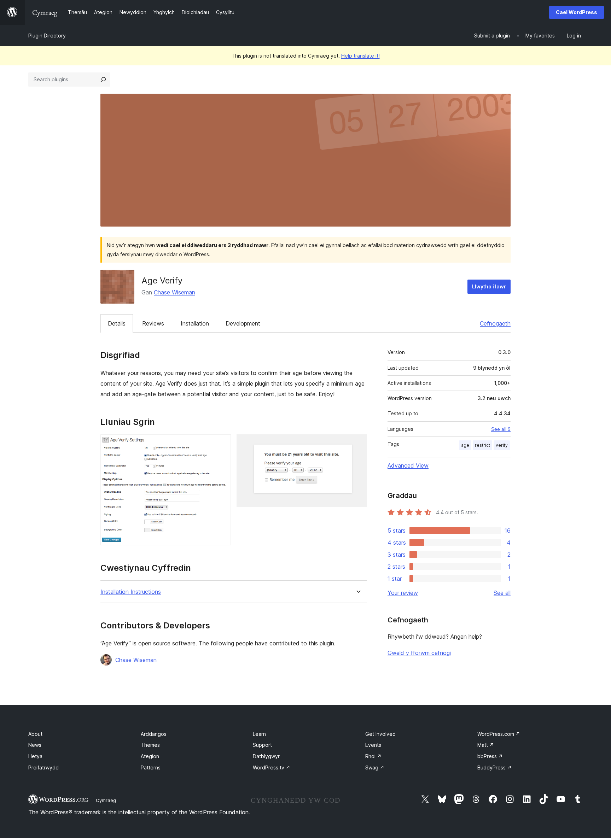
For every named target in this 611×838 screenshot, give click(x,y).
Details (117, 323)
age (465, 445)
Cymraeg (106, 800)
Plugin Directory (47, 36)
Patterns (151, 767)
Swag (374, 767)
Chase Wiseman (174, 292)
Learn (259, 734)
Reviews (153, 323)
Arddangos (154, 734)
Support (262, 745)
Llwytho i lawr (489, 286)
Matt (485, 745)
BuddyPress (494, 767)
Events (373, 745)
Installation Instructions (130, 591)
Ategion (150, 756)
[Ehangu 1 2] (221, 443)
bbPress (490, 756)
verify (502, 445)
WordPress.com (498, 734)
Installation (195, 323)
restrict (482, 445)
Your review (403, 592)
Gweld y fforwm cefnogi (419, 652)
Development (243, 323)
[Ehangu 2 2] (357, 443)
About (35, 734)
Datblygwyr (266, 756)
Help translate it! (360, 56)
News (34, 745)
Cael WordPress (576, 12)
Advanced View (408, 465)
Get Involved (380, 734)
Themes (150, 745)
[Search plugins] (103, 79)
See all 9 (501, 429)
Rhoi (373, 756)
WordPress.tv (271, 767)
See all (502, 592)
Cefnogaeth (495, 323)
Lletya (35, 756)
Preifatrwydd (43, 767)
